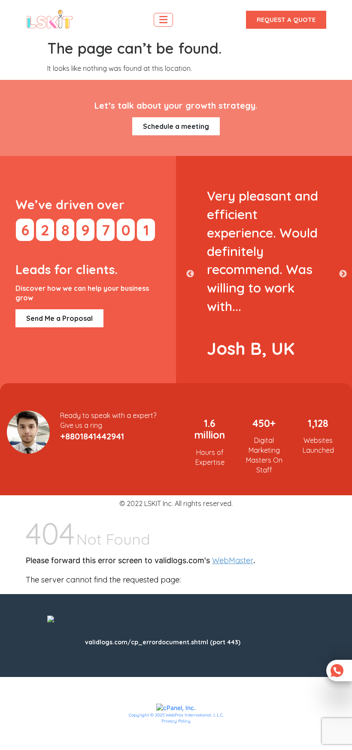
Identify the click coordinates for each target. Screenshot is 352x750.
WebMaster (232, 560)
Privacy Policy (176, 721)
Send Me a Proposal (59, 318)
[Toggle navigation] (163, 20)
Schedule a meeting (176, 126)
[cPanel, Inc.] (176, 707)
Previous (190, 274)
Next (343, 274)
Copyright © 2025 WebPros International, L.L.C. (176, 715)
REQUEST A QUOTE (286, 19)
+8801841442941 (92, 436)
